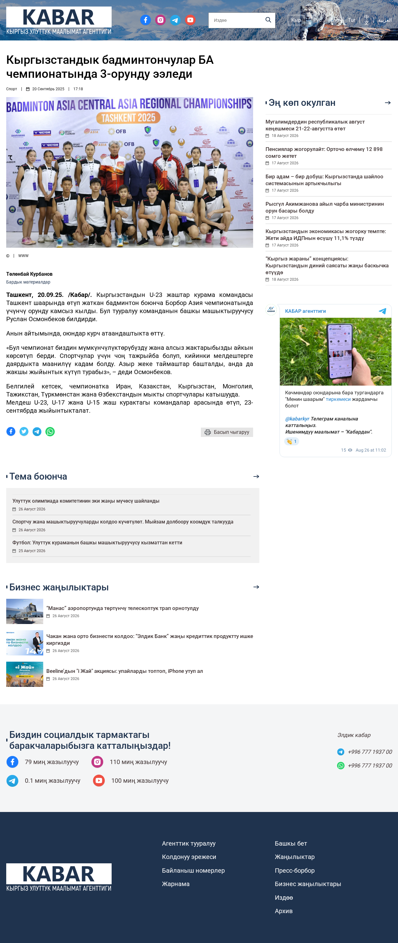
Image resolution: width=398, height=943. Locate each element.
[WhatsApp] (50, 432)
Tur (351, 20)
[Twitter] (24, 432)
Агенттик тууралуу (188, 843)
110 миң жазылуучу (138, 762)
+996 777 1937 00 (370, 751)
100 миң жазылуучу (140, 780)
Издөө (284, 897)
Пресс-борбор (295, 870)
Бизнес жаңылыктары (308, 884)
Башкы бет (291, 843)
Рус (317, 20)
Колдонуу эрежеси (189, 857)
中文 (366, 20)
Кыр (296, 20)
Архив (284, 911)
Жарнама (176, 884)
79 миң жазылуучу (52, 762)
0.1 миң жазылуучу (52, 780)
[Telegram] (37, 432)
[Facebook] (11, 432)
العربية (385, 20)
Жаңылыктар (295, 857)
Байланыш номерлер (193, 870)
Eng (335, 20)
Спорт (11, 89)
